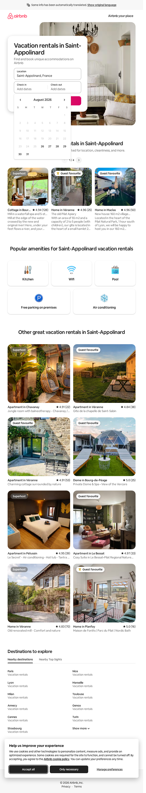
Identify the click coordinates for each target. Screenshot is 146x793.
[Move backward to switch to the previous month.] (20, 100)
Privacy (66, 786)
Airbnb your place (120, 16)
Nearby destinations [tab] (20, 659)
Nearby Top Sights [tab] (50, 659)
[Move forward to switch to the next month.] (64, 100)
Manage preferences (110, 769)
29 (64, 146)
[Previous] (65, 160)
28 (57, 146)
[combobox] (47, 75)
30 (20, 154)
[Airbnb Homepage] (17, 16)
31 (27, 154)
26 (42, 146)
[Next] (79, 160)
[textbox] (30, 89)
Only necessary (69, 769)
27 (49, 146)
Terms (78, 786)
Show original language (101, 5)
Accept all (28, 769)
